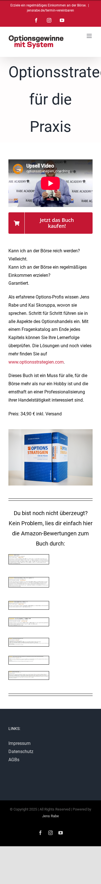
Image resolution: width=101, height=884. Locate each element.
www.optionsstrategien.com (36, 362)
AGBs (13, 759)
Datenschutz (20, 751)
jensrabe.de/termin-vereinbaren (50, 10)
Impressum (19, 743)
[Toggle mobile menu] (90, 36)
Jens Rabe (50, 816)
